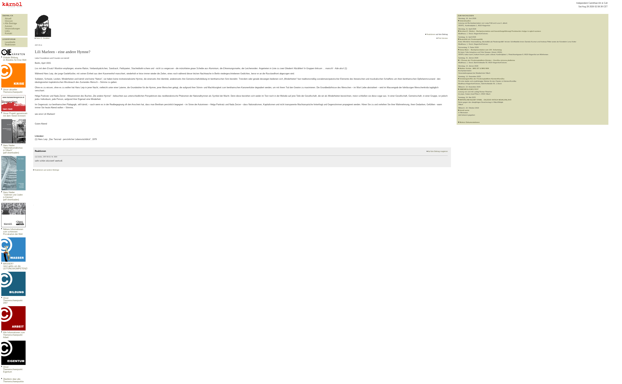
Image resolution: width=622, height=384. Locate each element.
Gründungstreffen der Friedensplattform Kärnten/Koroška (481, 79)
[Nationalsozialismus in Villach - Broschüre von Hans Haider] (13, 142)
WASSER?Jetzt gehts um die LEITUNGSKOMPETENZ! (15, 266)
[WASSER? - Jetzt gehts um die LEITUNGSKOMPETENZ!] (13, 261)
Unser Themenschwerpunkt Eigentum (13, 369)
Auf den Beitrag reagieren (438, 151)
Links (7, 31)
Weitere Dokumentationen (469, 122)
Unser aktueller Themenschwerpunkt (13, 90)
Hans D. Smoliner (43, 38)
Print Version (443, 38)
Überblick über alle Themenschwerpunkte (13, 380)
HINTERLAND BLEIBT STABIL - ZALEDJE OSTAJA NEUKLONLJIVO (485, 100)
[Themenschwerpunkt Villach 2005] (13, 364)
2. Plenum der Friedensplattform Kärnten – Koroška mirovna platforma (487, 60)
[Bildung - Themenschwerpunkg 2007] (13, 295)
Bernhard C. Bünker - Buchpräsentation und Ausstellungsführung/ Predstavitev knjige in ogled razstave (500, 31)
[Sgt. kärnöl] (13, 226)
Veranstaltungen (12, 28)
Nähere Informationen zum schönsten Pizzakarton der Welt (13, 231)
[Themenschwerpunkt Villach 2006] (13, 329)
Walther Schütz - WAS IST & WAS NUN (474, 68)
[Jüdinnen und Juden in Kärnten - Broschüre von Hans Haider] (13, 189)
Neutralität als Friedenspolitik (471, 39)
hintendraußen (465, 21)
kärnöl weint (464, 110)
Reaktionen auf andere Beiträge (46, 170)
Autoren (8, 26)
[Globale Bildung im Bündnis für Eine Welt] (13, 55)
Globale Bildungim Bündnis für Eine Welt (14, 58)
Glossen (9, 21)
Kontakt (8, 33)
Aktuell (8, 18)
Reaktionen (10, 44)
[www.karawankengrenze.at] (13, 110)
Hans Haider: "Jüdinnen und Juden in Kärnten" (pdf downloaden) (13, 196)
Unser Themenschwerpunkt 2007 (13, 300)
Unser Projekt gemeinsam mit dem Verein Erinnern (15, 114)
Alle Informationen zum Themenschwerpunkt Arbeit (14, 335)
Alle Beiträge (11, 23)
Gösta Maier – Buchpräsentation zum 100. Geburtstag (480, 50)
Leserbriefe (10, 42)
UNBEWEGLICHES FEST (468, 89)
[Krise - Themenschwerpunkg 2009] (13, 87)
